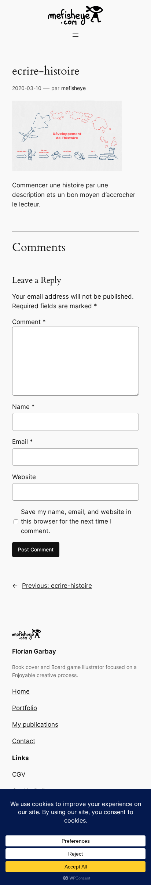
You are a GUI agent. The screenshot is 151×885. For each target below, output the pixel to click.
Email (22, 441)
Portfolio (24, 708)
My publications (35, 724)
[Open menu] (75, 35)
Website (24, 477)
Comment (29, 321)
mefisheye (73, 88)
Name (23, 406)
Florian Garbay (34, 651)
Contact (23, 741)
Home (21, 691)
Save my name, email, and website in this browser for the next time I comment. (76, 521)
